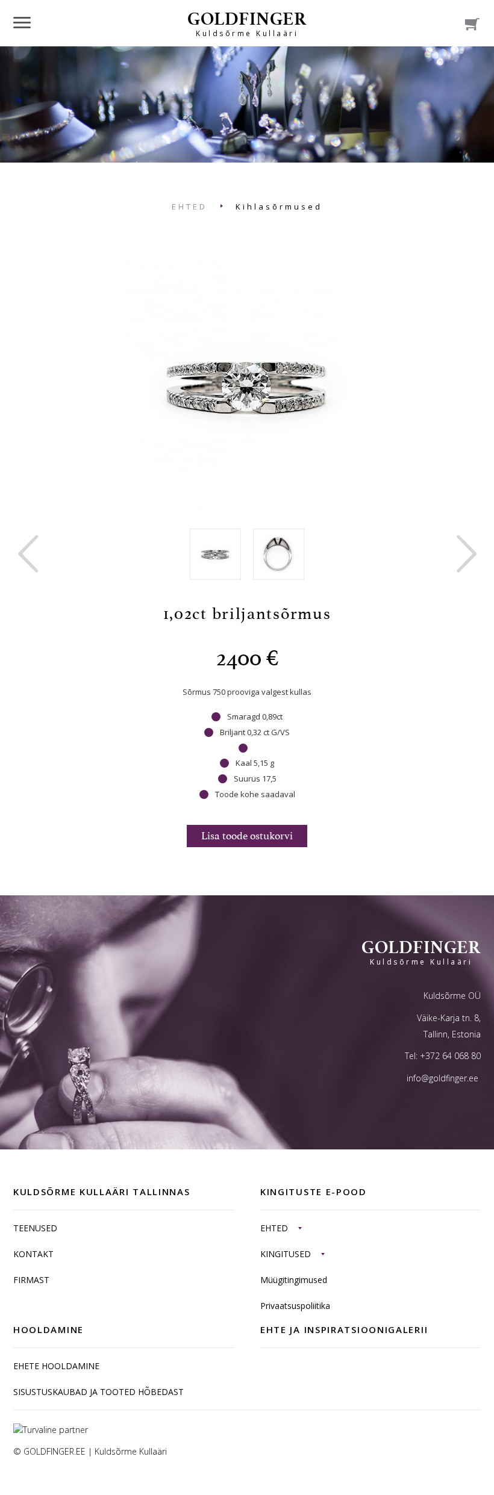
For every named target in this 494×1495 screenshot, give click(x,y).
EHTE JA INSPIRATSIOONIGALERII (344, 1329)
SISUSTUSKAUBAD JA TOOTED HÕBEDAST (98, 1391)
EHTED (189, 206)
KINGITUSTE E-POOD (313, 1192)
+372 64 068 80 (450, 1055)
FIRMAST (31, 1279)
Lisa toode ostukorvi (247, 836)
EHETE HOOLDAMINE (56, 1366)
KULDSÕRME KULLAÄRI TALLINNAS (101, 1192)
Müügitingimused (293, 1279)
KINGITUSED (285, 1254)
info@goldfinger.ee (442, 1078)
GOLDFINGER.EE (54, 1451)
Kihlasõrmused (279, 206)
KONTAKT (33, 1254)
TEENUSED (35, 1228)
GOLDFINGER (247, 23)
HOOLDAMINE (48, 1329)
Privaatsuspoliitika (295, 1305)
